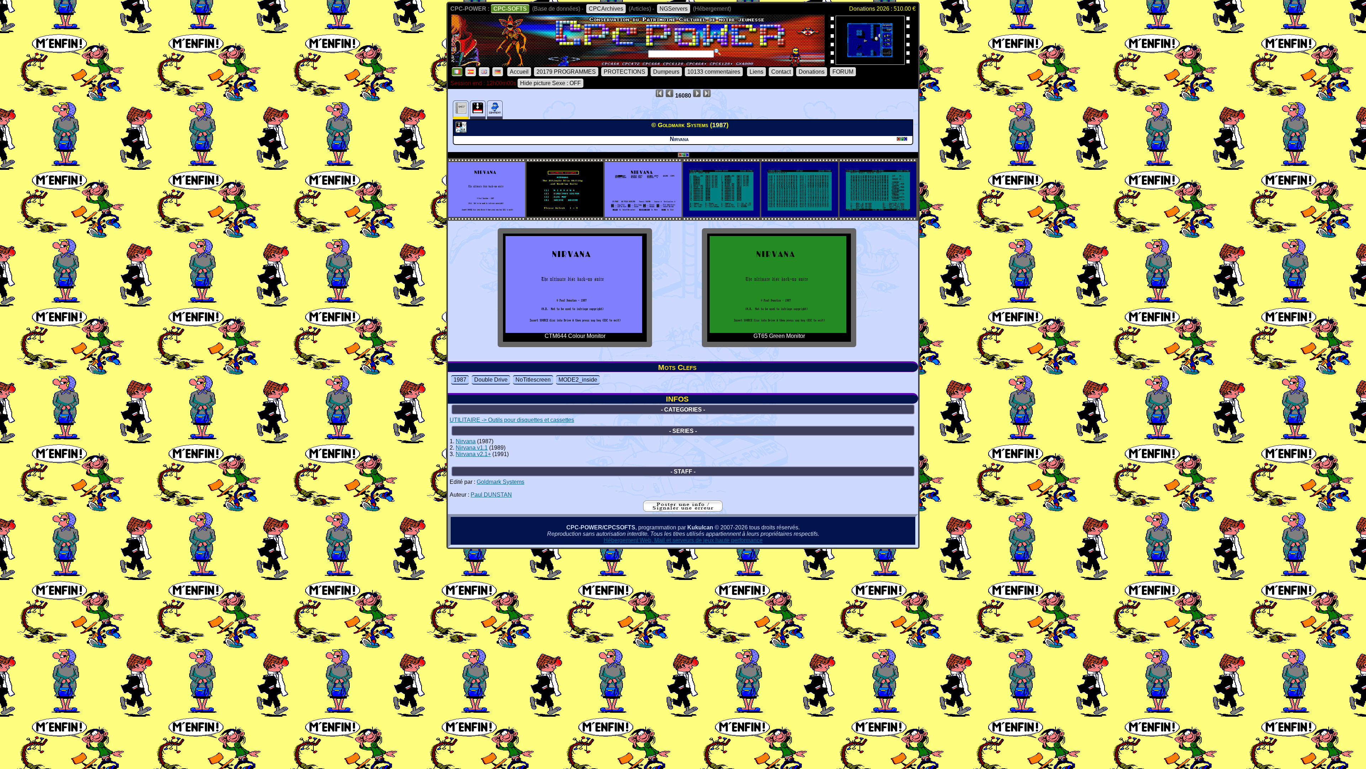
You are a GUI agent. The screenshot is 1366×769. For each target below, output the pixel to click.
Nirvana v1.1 (472, 448)
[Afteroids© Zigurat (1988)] (870, 62)
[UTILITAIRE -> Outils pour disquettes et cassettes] (461, 130)
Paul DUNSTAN (491, 495)
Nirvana (466, 441)
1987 (460, 380)
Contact (781, 72)
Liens (756, 72)
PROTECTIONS (624, 72)
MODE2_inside (577, 380)
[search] (717, 52)
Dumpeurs (666, 72)
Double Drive (491, 380)
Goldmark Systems (500, 482)
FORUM (842, 72)
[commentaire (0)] (495, 109)
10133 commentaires (713, 72)
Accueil (519, 72)
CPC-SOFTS (510, 9)
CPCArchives (606, 9)
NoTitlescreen (533, 380)
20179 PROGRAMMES (566, 72)
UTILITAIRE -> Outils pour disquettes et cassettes (512, 420)
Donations (812, 72)
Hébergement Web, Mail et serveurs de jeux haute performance (683, 540)
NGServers (674, 9)
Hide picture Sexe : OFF (550, 83)
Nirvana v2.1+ (473, 454)
